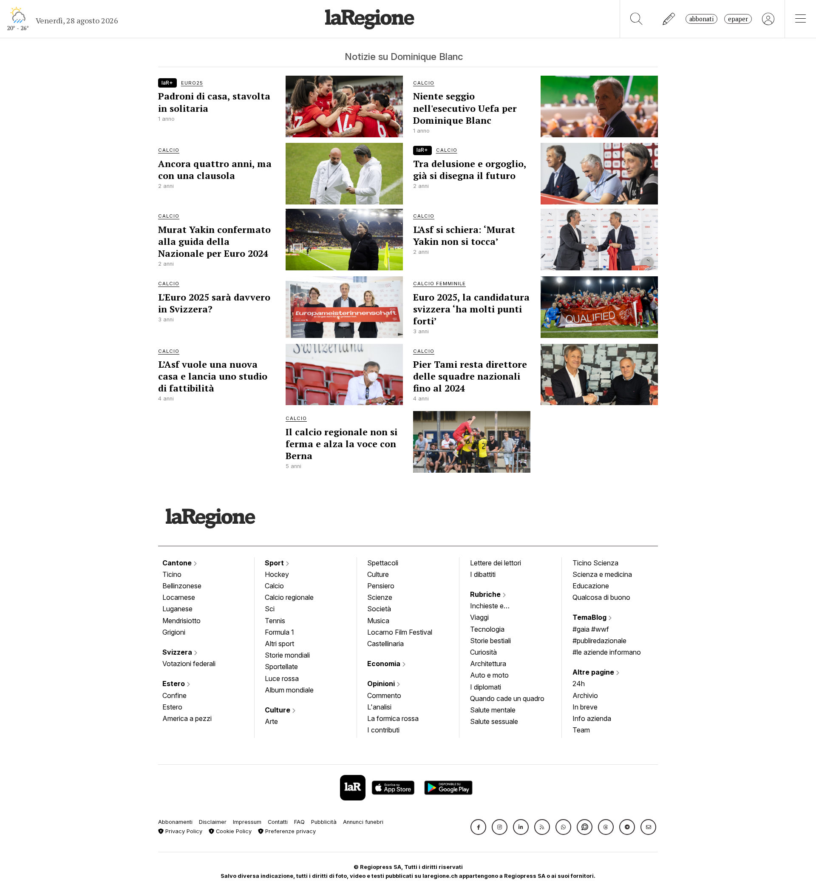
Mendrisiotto (181, 620)
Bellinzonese (181, 586)
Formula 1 (279, 632)
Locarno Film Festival (399, 632)
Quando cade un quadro (507, 698)
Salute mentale (493, 710)
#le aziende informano (606, 652)
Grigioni (173, 632)
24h (578, 683)
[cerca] (636, 19)
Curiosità (483, 652)
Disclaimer (213, 822)
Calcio (274, 586)
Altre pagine (594, 672)
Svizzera (178, 652)
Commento (384, 695)
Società (379, 608)
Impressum (247, 822)
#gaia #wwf (590, 629)
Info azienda (591, 718)
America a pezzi (187, 718)
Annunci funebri (363, 822)
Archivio (585, 695)
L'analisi (379, 707)
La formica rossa (393, 718)
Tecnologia (487, 629)
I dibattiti (483, 574)
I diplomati (485, 687)
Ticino (171, 574)
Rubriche (486, 594)
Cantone (177, 563)
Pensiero (380, 586)
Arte (271, 721)
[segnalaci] (669, 19)
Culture (278, 710)
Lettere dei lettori (495, 563)
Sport (275, 563)
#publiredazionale (599, 640)
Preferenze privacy (290, 831)
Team (581, 730)
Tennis (275, 620)
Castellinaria (385, 643)
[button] (478, 827)
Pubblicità (324, 822)
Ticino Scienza (595, 563)
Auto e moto (489, 675)
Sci (270, 608)
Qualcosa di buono (601, 597)
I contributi (383, 730)
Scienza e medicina (602, 574)
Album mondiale (289, 690)
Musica (378, 620)
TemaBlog (590, 617)
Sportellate (281, 666)
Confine (174, 695)
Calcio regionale (289, 597)
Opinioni (382, 683)
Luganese (177, 608)
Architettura (488, 663)
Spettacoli (382, 563)
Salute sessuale (494, 721)
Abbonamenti (175, 822)
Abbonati (701, 19)
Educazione (590, 586)
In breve (585, 707)
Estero (174, 683)
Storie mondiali (287, 655)
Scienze (379, 597)
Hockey (277, 574)
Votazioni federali (188, 663)
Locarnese (178, 597)
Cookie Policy (233, 831)
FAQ (299, 822)
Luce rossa (282, 678)
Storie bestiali (490, 640)
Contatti (278, 822)
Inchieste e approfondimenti (495, 607)
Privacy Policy (183, 831)
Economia (384, 663)
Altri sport (279, 643)
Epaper (738, 19)
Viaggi (479, 617)
